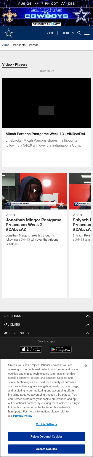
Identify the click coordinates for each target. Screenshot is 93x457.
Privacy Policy (56, 415)
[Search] (79, 33)
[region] (46, 410)
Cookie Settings (46, 424)
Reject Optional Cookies (46, 436)
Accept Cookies (46, 449)
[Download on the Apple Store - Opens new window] (31, 350)
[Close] (86, 370)
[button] (46, 110)
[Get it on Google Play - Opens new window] (60, 351)
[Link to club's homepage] (8, 31)
